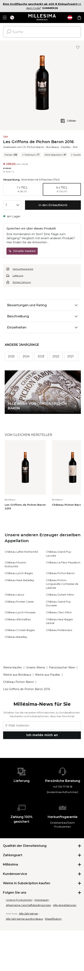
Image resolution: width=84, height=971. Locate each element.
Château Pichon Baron (60, 573)
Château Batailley (16, 636)
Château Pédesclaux (59, 630)
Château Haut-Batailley (19, 580)
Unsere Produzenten (19, 899)
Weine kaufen (12, 667)
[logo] (42, 17)
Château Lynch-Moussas (20, 612)
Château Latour (14, 594)
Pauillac (66, 147)
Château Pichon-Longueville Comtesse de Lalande (62, 584)
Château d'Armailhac (18, 619)
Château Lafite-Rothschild (21, 551)
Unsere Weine (35, 667)
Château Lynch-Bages (19, 573)
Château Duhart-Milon (60, 594)
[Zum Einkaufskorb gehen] (79, 17)
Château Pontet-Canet (19, 601)
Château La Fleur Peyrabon (63, 562)
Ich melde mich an (42, 735)
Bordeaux (52, 147)
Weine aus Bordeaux (17, 674)
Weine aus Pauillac (47, 674)
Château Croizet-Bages (20, 630)
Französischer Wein (62, 667)
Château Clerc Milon (59, 612)
